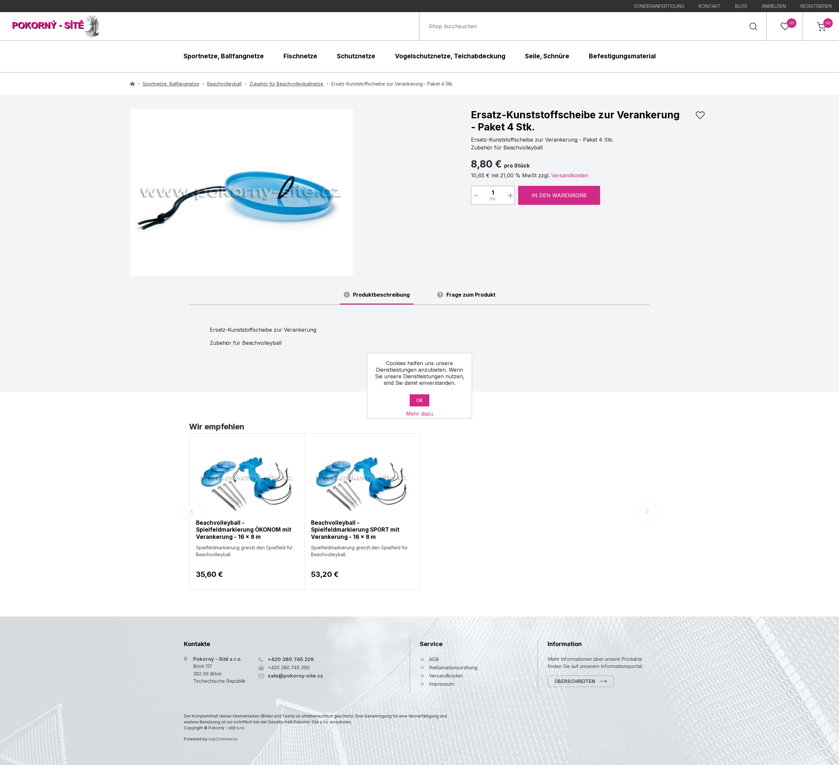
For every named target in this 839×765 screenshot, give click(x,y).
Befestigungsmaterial (622, 56)
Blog (741, 6)
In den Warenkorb (559, 195)
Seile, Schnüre (547, 56)
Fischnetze (300, 56)
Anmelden (774, 6)
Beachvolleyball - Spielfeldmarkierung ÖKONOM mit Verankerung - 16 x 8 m (243, 530)
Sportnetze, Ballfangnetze (224, 56)
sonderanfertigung (659, 6)
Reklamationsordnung (453, 667)
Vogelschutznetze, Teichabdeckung (450, 56)
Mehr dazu (419, 413)
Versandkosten (569, 175)
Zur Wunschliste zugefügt (700, 115)
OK (419, 400)
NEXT (647, 511)
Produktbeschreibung (381, 295)
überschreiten (575, 681)
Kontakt (710, 6)
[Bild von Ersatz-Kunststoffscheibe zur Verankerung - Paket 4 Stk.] (241, 192)
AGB (434, 659)
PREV (191, 511)
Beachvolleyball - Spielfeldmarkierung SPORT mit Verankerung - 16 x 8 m (355, 530)
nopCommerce (223, 738)
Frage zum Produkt (471, 295)
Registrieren (816, 6)
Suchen (753, 26)
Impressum (441, 684)
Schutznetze (356, 56)
